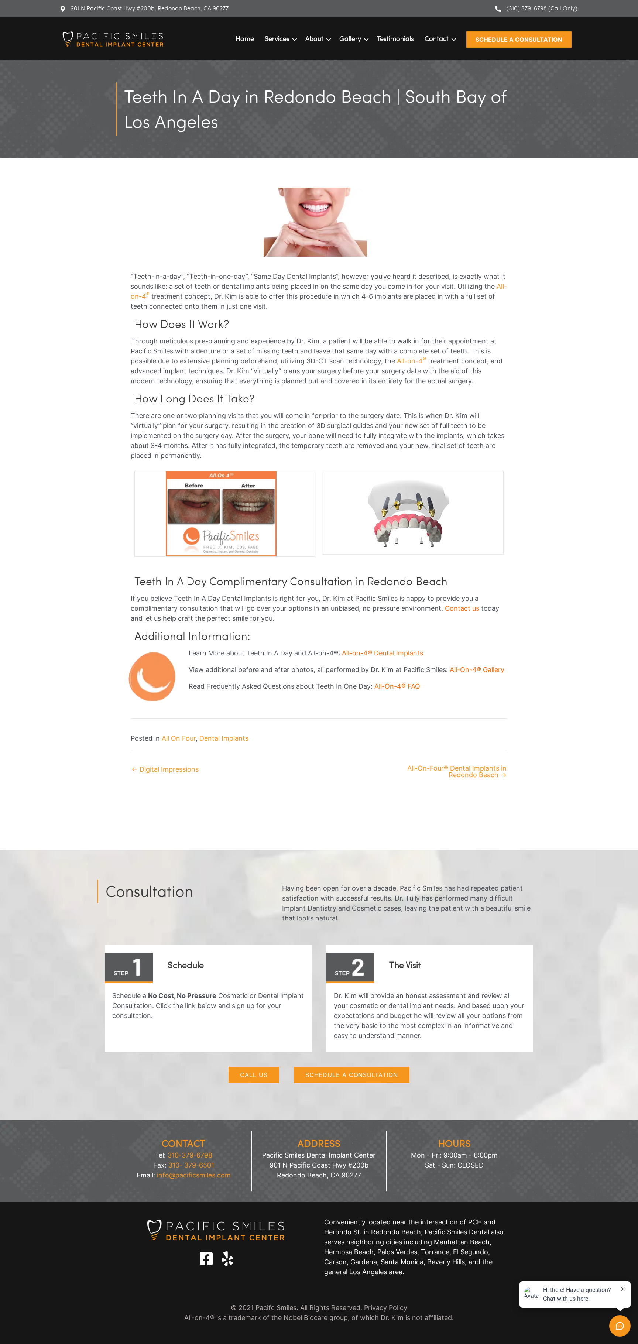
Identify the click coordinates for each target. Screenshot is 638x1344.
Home (245, 39)
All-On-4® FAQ (397, 686)
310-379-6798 (190, 1155)
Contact (437, 39)
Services (277, 39)
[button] (519, 39)
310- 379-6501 (191, 1165)
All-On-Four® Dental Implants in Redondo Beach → (457, 771)
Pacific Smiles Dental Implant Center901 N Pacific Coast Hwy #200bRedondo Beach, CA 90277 (318, 1165)
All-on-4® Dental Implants (382, 653)
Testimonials (395, 39)
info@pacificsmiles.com (194, 1175)
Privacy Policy (385, 1308)
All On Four (179, 738)
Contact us (462, 608)
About (314, 39)
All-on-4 (411, 361)
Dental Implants (223, 738)
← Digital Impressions (165, 769)
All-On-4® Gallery (477, 669)
